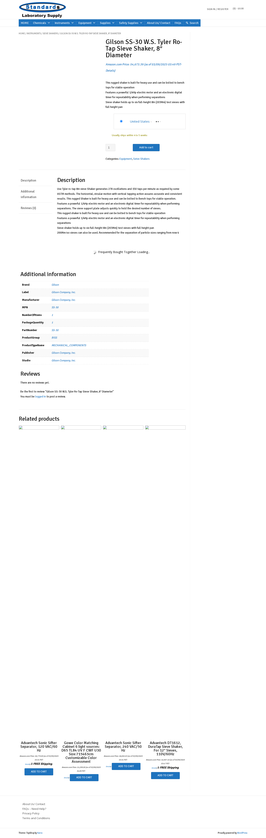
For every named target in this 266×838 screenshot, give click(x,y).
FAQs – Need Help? (34, 809)
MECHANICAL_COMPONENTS (69, 345)
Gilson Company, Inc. (63, 292)
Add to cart (146, 147)
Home (22, 33)
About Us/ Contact (158, 23)
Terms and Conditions (36, 818)
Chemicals (39, 23)
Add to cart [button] (39, 771)
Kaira (39, 833)
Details (110, 70)
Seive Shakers (50, 33)
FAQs (178, 23)
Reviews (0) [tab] (28, 208)
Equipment (84, 23)
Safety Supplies (128, 23)
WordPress (242, 833)
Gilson (55, 284)
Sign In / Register (217, 9)
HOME (25, 23)
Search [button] (194, 23)
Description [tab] (28, 180)
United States (140, 121)
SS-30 (55, 307)
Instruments (62, 23)
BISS (54, 337)
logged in (40, 396)
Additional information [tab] (28, 194)
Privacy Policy (30, 813)
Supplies (105, 23)
